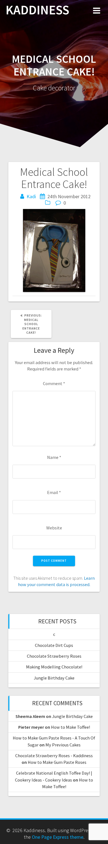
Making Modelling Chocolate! (54, 667)
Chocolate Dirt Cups (54, 645)
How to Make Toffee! (70, 727)
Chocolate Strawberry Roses (54, 656)
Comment (54, 383)
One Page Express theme (57, 837)
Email (54, 492)
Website (54, 528)
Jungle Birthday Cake (54, 678)
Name (54, 457)
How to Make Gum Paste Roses (57, 762)
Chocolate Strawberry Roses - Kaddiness (54, 755)
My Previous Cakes (63, 745)
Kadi (31, 196)
